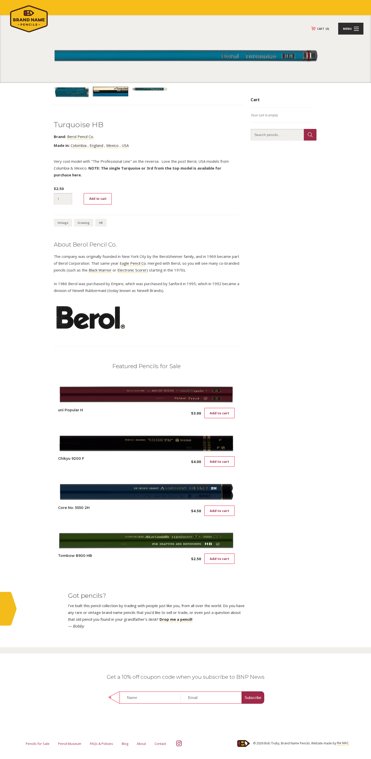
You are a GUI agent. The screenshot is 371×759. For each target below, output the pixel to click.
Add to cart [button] (219, 413)
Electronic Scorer (132, 270)
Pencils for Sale (37, 743)
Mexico (112, 145)
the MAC (343, 743)
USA (125, 145)
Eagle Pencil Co (133, 263)
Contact (160, 743)
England (96, 145)
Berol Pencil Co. (80, 136)
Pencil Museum (69, 743)
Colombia (79, 145)
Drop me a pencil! (176, 619)
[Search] (310, 135)
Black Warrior (100, 270)
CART (323, 29)
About (141, 743)
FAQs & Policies (101, 743)
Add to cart (97, 199)
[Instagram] (178, 743)
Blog (125, 743)
